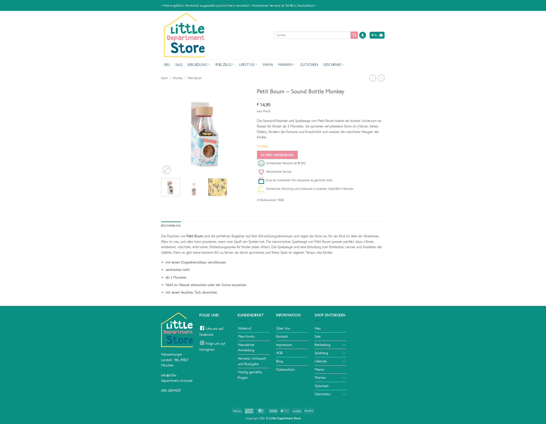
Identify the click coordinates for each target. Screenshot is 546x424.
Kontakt (282, 336)
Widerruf (244, 328)
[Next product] (372, 78)
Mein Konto (246, 336)
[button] (362, 35)
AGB (279, 353)
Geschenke (332, 65)
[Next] (243, 130)
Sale (179, 65)
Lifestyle (246, 65)
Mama (268, 65)
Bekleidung (197, 65)
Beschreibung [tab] (171, 225)
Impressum (284, 345)
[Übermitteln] (354, 35)
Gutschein (309, 65)
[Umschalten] (344, 344)
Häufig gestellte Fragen (250, 374)
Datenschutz (285, 369)
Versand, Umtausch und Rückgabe (252, 361)
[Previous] (168, 130)
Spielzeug (223, 65)
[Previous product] (381, 78)
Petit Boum (195, 78)
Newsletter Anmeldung (246, 347)
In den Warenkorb (277, 155)
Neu (167, 65)
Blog (279, 361)
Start (164, 78)
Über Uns (283, 328)
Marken (285, 65)
